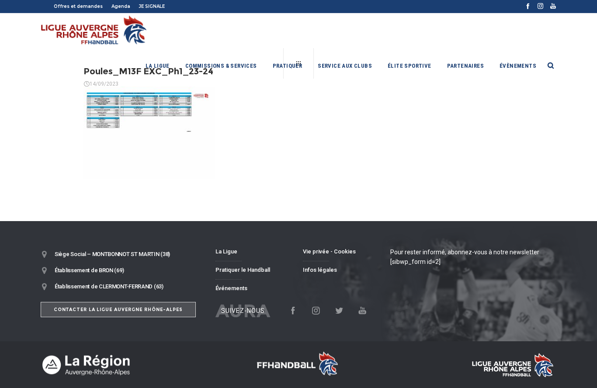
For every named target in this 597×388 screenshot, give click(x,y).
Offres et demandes (78, 6)
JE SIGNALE (152, 6)
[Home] (124, 364)
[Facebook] (527, 6)
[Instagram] (540, 6)
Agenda (120, 6)
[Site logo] (94, 30)
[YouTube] (553, 6)
